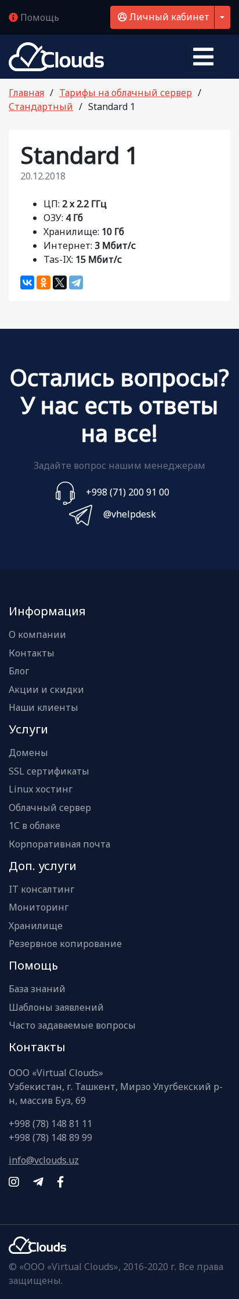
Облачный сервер (50, 808)
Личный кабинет (168, 16)
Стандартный (41, 106)
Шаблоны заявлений (56, 1008)
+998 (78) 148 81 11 (50, 1123)
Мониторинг (38, 907)
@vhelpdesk (129, 514)
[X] (60, 282)
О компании (37, 635)
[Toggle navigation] (203, 56)
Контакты (32, 653)
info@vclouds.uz (44, 1160)
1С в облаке (34, 826)
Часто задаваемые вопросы (72, 1026)
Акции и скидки (46, 690)
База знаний (37, 989)
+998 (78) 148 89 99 (50, 1137)
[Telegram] (76, 282)
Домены (28, 753)
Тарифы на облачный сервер (125, 92)
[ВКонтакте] (27, 282)
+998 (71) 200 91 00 (127, 492)
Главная (26, 92)
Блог (19, 671)
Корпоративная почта (59, 844)
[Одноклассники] (43, 282)
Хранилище (36, 926)
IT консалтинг (41, 890)
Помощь (38, 17)
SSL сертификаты (49, 771)
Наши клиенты (43, 708)
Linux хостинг (41, 789)
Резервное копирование (65, 944)
